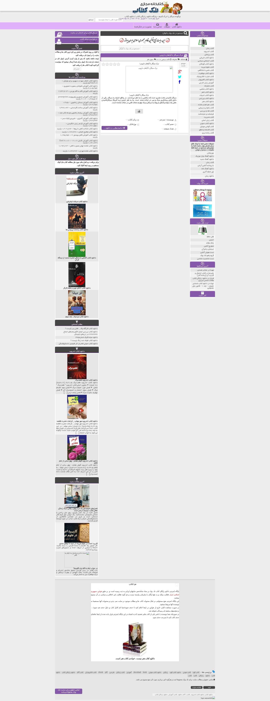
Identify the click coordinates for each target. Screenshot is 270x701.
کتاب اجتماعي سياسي (206, 61)
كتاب (190, 676)
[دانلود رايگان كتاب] (202, 46)
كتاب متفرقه (209, 86)
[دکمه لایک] (139, 111)
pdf (106, 672)
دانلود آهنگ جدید (207, 159)
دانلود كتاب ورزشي (206, 98)
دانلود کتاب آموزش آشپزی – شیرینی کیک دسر (80, 119)
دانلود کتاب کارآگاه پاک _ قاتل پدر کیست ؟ (81, 329)
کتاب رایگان (120, 672)
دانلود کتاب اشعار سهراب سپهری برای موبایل (80, 81)
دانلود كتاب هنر (208, 102)
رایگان (165, 672)
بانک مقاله (210, 243)
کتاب (195, 676)
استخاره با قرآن (208, 249)
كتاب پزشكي (209, 55)
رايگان (201, 676)
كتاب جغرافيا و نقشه (206, 105)
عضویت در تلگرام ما (143, 27)
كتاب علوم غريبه (207, 67)
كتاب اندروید (209, 52)
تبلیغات (167, 27)
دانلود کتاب (177, 27)
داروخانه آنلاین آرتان (206, 166)
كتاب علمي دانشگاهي (206, 70)
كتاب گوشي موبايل (207, 127)
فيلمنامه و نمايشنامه (206, 114)
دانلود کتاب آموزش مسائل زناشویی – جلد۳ (81, 103)
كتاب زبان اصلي (208, 120)
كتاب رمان (210, 48)
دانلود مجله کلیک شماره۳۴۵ (87, 337)
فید (209, 687)
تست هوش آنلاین (207, 252)
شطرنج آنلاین (209, 246)
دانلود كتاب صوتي (207, 124)
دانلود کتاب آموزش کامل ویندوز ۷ (85, 135)
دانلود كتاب (150, 658)
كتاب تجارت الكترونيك (205, 77)
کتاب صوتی (187, 672)
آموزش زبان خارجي (206, 83)
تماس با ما (157, 27)
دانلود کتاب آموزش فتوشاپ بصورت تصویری (81, 86)
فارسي (112, 672)
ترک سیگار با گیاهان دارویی (171, 55)
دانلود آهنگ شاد (207, 169)
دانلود (207, 676)
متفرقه (174, 60)
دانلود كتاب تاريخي (207, 58)
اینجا (144, 608)
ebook (100, 672)
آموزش (129, 672)
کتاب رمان (210, 162)
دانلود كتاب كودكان (206, 64)
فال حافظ (210, 237)
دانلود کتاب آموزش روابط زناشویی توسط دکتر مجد (79, 113)
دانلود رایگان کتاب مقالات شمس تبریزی (203, 279)
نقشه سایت (196, 687)
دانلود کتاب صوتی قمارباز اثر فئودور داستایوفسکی (78, 344)
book (145, 672)
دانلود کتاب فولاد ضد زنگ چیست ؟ (84, 341)
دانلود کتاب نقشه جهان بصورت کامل (84, 146)
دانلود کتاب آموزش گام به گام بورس (84, 91)
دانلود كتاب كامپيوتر (206, 80)
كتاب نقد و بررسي (207, 111)
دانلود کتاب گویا (175, 672)
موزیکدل (210, 153)
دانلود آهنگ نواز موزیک (204, 156)
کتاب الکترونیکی (90, 672)
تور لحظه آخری (208, 172)
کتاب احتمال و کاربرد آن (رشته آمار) (204, 274)
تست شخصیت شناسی (205, 259)
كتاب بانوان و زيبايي (206, 108)
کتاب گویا (196, 672)
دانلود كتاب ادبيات (207, 95)
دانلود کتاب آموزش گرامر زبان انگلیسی (82, 124)
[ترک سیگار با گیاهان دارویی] (180, 72)
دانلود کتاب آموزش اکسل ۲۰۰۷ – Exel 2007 (79, 141)
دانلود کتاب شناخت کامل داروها (86, 129)
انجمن (211, 240)
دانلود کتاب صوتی (155, 672)
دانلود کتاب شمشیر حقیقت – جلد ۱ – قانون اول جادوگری (203, 286)
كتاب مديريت (209, 117)
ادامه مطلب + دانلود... (113, 128)
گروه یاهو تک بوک (207, 256)
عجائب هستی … (201, 270)
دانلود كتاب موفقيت (206, 73)
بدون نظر (150, 60)
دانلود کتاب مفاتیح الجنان (88, 132)
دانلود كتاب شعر (207, 92)
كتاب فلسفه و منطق (206, 130)
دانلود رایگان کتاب (68, 672)
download (137, 672)
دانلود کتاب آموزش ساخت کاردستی (84, 108)
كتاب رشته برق (208, 133)
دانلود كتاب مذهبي (207, 89)
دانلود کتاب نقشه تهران (88, 151)
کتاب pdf (80, 672)
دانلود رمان (209, 176)
